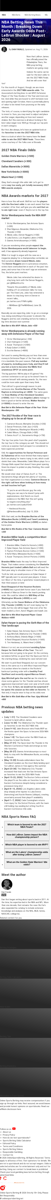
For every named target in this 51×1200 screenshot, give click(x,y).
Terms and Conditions (13, 1146)
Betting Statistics (8, 1066)
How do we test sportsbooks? (16, 1138)
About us (7, 1132)
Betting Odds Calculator (10, 977)
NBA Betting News (33, 15)
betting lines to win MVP (25, 93)
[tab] (27, 826)
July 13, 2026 (32, 511)
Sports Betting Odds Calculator (17, 1140)
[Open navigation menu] (45, 5)
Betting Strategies (8, 947)
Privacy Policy (9, 1135)
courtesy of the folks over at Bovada (24, 142)
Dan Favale (18, 49)
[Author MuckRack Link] (3, 895)
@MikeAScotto (17, 283)
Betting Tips (5, 1036)
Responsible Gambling (12, 1152)
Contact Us (8, 1155)
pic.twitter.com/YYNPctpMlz (19, 301)
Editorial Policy (9, 1143)
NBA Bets (16, 15)
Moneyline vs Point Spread (12, 1095)
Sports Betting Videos (13, 1149)
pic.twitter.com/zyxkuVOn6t (19, 504)
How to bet (5, 1007)
